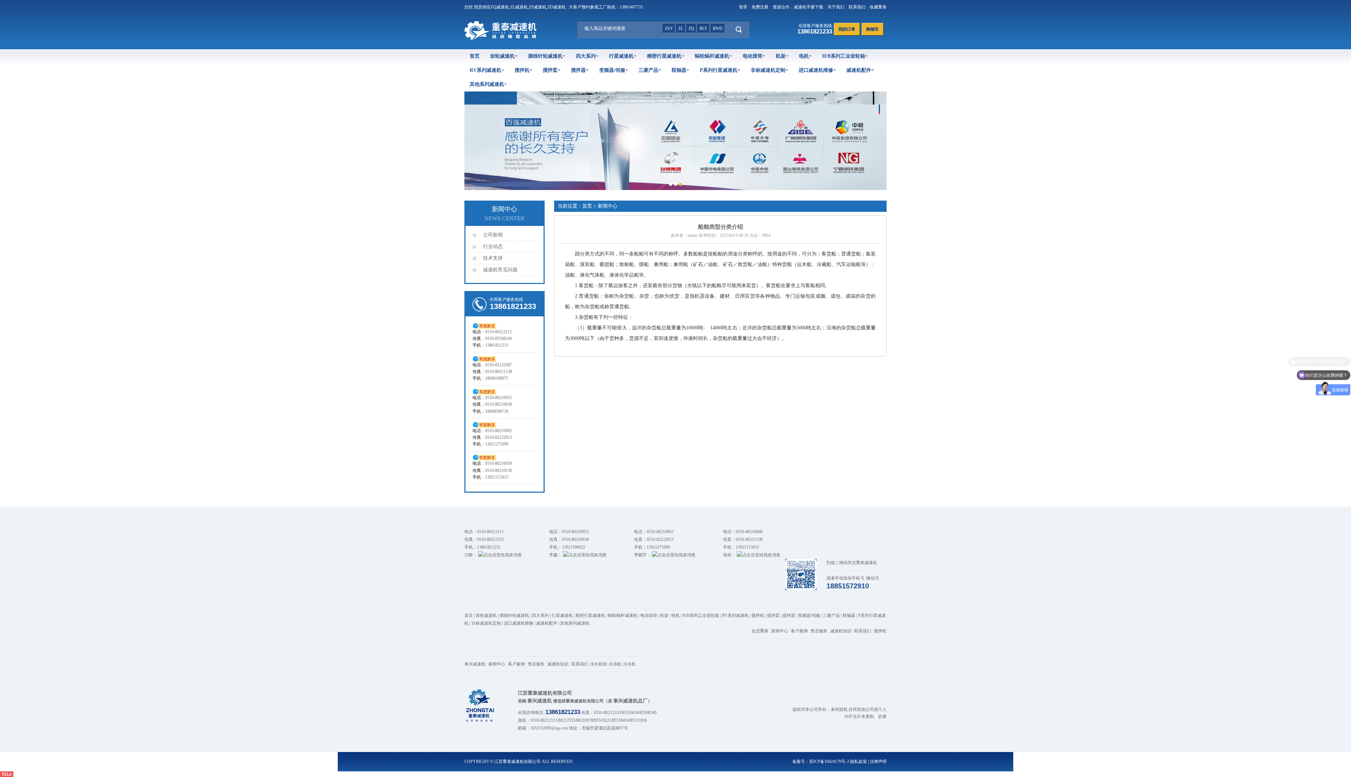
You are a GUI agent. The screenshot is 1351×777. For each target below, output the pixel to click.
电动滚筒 (752, 56)
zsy (669, 28)
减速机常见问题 (500, 269)
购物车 (872, 29)
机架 (781, 56)
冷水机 (629, 664)
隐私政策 (858, 761)
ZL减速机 (519, 7)
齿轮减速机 (502, 56)
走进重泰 (759, 630)
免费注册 (759, 7)
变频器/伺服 (612, 70)
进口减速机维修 (816, 70)
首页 (475, 56)
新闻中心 (779, 630)
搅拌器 (578, 70)
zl (680, 28)
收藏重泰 (878, 7)
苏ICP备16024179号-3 (829, 761)
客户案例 (799, 630)
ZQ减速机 (500, 7)
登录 (743, 7)
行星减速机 (621, 56)
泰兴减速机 (475, 664)
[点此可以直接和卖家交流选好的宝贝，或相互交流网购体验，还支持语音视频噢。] (484, 325)
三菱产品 (648, 70)
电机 (804, 56)
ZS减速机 (537, 7)
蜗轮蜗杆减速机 (712, 56)
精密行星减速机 (664, 56)
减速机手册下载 (808, 7)
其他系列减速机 (487, 84)
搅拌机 (522, 70)
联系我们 (857, 7)
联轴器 (679, 70)
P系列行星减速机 (718, 70)
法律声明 (878, 761)
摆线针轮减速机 (545, 56)
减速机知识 (840, 630)
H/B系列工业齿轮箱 (843, 56)
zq (691, 28)
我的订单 (846, 29)
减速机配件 (858, 70)
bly (703, 28)
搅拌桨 (550, 70)
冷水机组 (598, 664)
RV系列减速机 (485, 70)
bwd (718, 28)
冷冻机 (615, 664)
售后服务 (819, 630)
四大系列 (586, 56)
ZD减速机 (556, 7)
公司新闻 (493, 235)
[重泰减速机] (501, 38)
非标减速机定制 (768, 70)
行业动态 (493, 246)
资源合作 (781, 7)
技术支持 (493, 258)
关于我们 (835, 7)
